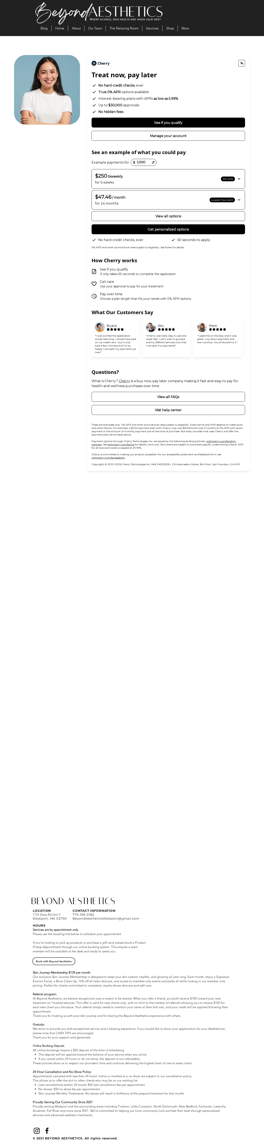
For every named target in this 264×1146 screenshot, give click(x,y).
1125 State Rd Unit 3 (46, 915)
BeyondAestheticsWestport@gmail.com (106, 918)
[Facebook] (47, 1131)
